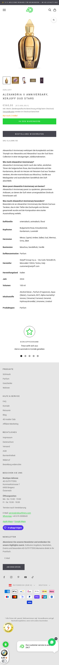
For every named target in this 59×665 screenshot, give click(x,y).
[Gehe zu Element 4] (33, 80)
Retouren (7, 410)
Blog (5, 415)
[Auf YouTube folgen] (25, 577)
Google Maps (20, 521)
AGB (5, 451)
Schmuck (7, 374)
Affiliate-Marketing (10, 424)
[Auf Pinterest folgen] (18, 577)
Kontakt (6, 406)
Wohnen (6, 388)
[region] (29, 338)
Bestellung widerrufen (29, 134)
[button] (6, 644)
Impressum (7, 437)
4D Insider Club (9, 419)
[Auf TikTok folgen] (32, 577)
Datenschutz (8, 442)
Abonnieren (14, 567)
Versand (6, 446)
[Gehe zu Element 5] (42, 80)
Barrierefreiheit (9, 455)
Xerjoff (7, 90)
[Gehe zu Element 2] (15, 80)
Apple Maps (8, 521)
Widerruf (6, 460)
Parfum (6, 379)
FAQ (4, 401)
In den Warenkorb (29, 121)
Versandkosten (9, 112)
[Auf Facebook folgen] (4, 577)
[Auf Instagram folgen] (11, 577)
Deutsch (43, 585)
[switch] (4, 661)
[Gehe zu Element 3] (24, 80)
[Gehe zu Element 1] (6, 80)
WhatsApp (7, 516)
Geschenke (7, 383)
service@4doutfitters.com (20, 513)
